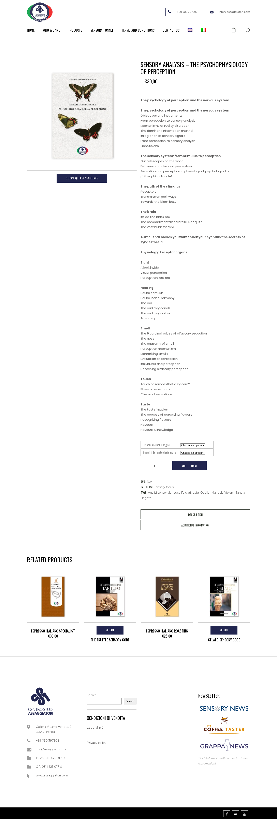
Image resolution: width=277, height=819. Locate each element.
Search (92, 695)
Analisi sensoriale (160, 492)
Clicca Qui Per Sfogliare (82, 178)
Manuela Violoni (222, 492)
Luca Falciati (182, 492)
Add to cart (189, 466)
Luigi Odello (201, 492)
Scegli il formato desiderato (159, 452)
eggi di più (96, 727)
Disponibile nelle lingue (156, 445)
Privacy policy (96, 743)
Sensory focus (164, 487)
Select (110, 630)
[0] (233, 30)
